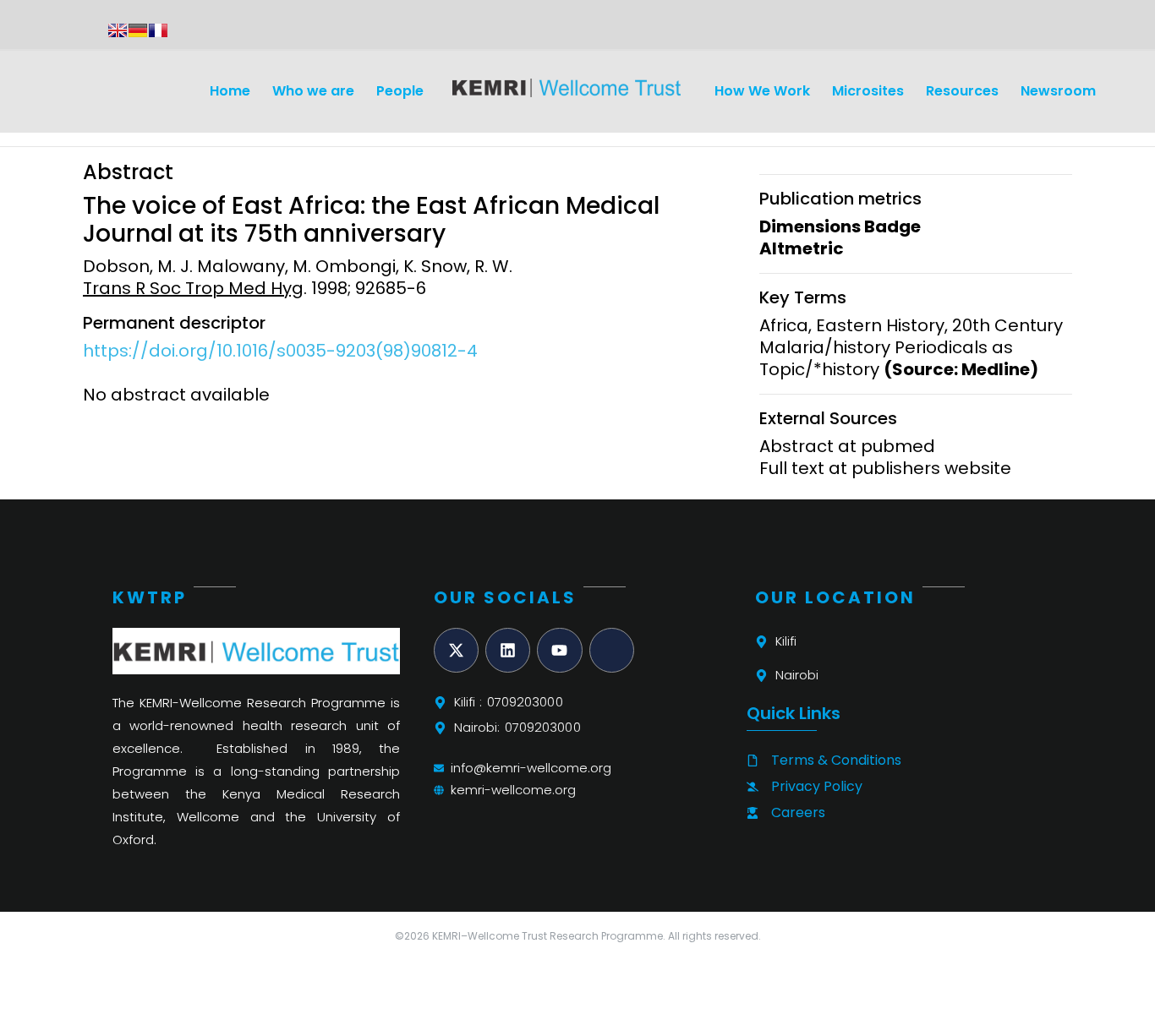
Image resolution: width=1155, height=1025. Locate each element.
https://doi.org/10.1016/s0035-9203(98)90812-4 (280, 351)
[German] (138, 30)
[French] (158, 30)
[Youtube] (559, 650)
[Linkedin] (507, 650)
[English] (117, 30)
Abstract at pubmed (847, 446)
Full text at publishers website (885, 468)
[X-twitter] (456, 650)
